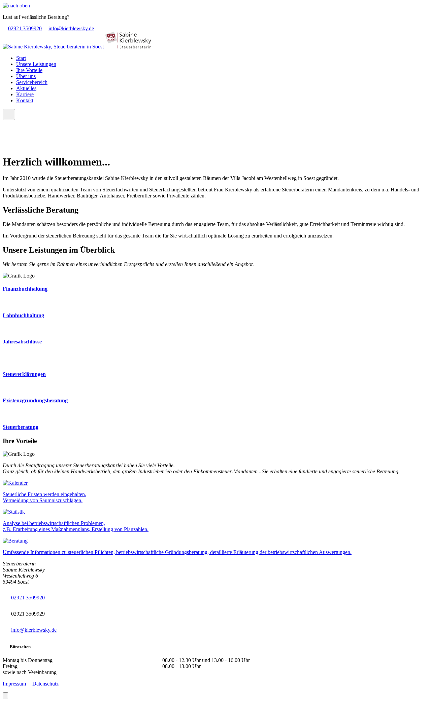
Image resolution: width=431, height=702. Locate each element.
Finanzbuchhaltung (25, 289)
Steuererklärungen (24, 374)
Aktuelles (26, 88)
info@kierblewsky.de (71, 28)
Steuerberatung (20, 427)
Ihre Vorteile (29, 70)
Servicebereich (31, 82)
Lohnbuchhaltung (23, 315)
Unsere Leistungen (36, 64)
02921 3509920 (25, 28)
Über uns (26, 76)
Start (21, 58)
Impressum (14, 684)
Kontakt (24, 100)
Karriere (25, 94)
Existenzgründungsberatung (35, 400)
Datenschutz (45, 684)
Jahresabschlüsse (22, 341)
